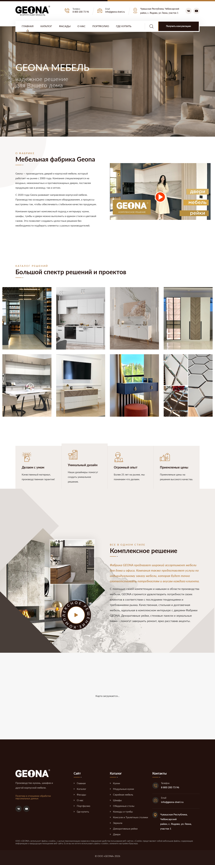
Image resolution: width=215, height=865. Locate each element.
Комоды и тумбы (123, 811)
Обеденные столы (123, 806)
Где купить (123, 26)
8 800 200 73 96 (81, 12)
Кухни (116, 783)
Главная (28, 26)
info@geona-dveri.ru (115, 12)
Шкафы (117, 800)
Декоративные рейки (125, 828)
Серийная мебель (123, 794)
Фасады (65, 26)
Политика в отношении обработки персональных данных (33, 797)
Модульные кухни (123, 789)
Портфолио (100, 26)
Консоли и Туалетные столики (130, 817)
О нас (81, 26)
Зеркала (117, 823)
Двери (116, 834)
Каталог (46, 26)
